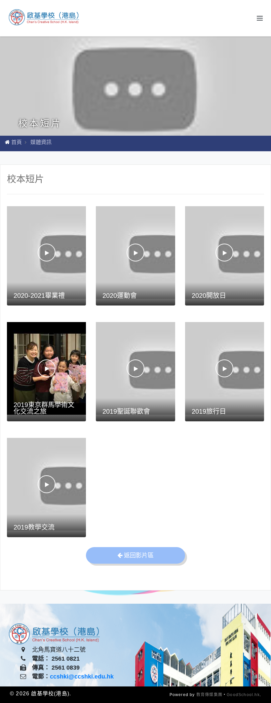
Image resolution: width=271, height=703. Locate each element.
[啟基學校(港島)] (44, 18)
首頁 (16, 142)
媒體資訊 (41, 142)
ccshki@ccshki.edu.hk (82, 676)
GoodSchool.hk (243, 694)
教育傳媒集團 (209, 694)
